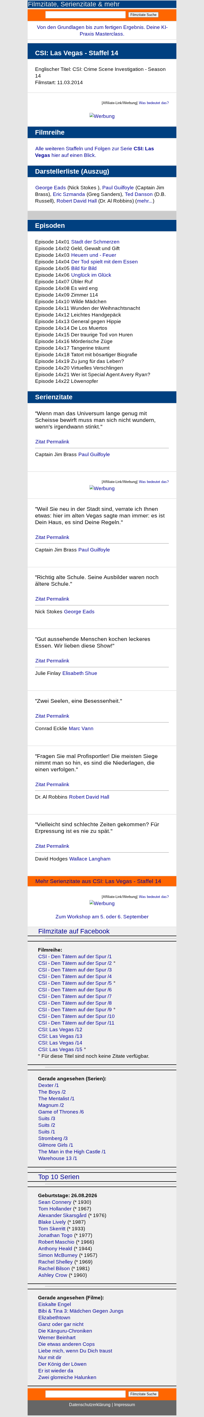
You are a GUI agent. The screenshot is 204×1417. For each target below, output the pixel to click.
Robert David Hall (77, 201)
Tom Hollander (54, 1208)
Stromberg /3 (53, 1138)
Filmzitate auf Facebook (74, 931)
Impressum (124, 1404)
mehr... (144, 201)
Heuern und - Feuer (93, 255)
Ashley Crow (52, 1275)
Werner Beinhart (56, 1337)
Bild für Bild (84, 268)
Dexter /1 (48, 1085)
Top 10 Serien (58, 1176)
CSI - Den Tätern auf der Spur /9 (75, 1009)
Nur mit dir (49, 1357)
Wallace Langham (89, 859)
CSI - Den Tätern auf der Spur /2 (75, 963)
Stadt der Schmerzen (95, 242)
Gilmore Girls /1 (55, 1145)
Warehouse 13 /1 (57, 1158)
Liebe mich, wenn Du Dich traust (75, 1351)
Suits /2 (46, 1125)
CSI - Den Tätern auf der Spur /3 (75, 970)
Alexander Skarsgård (62, 1215)
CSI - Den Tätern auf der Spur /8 (75, 1003)
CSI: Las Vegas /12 (60, 1029)
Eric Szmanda (69, 194)
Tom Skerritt (51, 1228)
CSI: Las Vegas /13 (60, 1036)
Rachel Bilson (54, 1268)
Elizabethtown (54, 1317)
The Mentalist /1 (56, 1098)
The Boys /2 (52, 1092)
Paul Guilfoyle (118, 187)
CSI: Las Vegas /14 (60, 1043)
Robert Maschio (56, 1242)
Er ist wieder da (55, 1370)
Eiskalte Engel (54, 1304)
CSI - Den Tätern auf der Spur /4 (75, 976)
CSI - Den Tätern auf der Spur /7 (75, 996)
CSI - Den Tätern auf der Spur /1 (75, 956)
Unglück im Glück (91, 275)
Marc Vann (81, 728)
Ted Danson (139, 194)
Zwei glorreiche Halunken (67, 1377)
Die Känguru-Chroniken (65, 1331)
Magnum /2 (51, 1105)
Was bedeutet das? (154, 103)
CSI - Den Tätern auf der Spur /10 (76, 1016)
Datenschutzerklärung (89, 1404)
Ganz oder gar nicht (60, 1324)
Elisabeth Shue (79, 673)
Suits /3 (46, 1118)
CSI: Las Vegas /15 (61, 1049)
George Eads (50, 187)
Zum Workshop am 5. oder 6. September (102, 916)
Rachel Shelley (55, 1262)
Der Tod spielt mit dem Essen (104, 261)
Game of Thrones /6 (61, 1112)
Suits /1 (46, 1132)
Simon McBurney (58, 1255)
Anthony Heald (55, 1248)
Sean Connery (54, 1202)
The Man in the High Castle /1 (72, 1151)
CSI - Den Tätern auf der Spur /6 (75, 989)
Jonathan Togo (55, 1235)
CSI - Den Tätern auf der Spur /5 (75, 983)
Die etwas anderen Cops (66, 1344)
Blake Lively (52, 1222)
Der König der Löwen (62, 1364)
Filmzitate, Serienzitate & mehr (74, 4)
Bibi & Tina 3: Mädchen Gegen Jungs (81, 1311)
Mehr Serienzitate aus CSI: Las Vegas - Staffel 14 (98, 881)
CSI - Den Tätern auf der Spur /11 (76, 1023)
